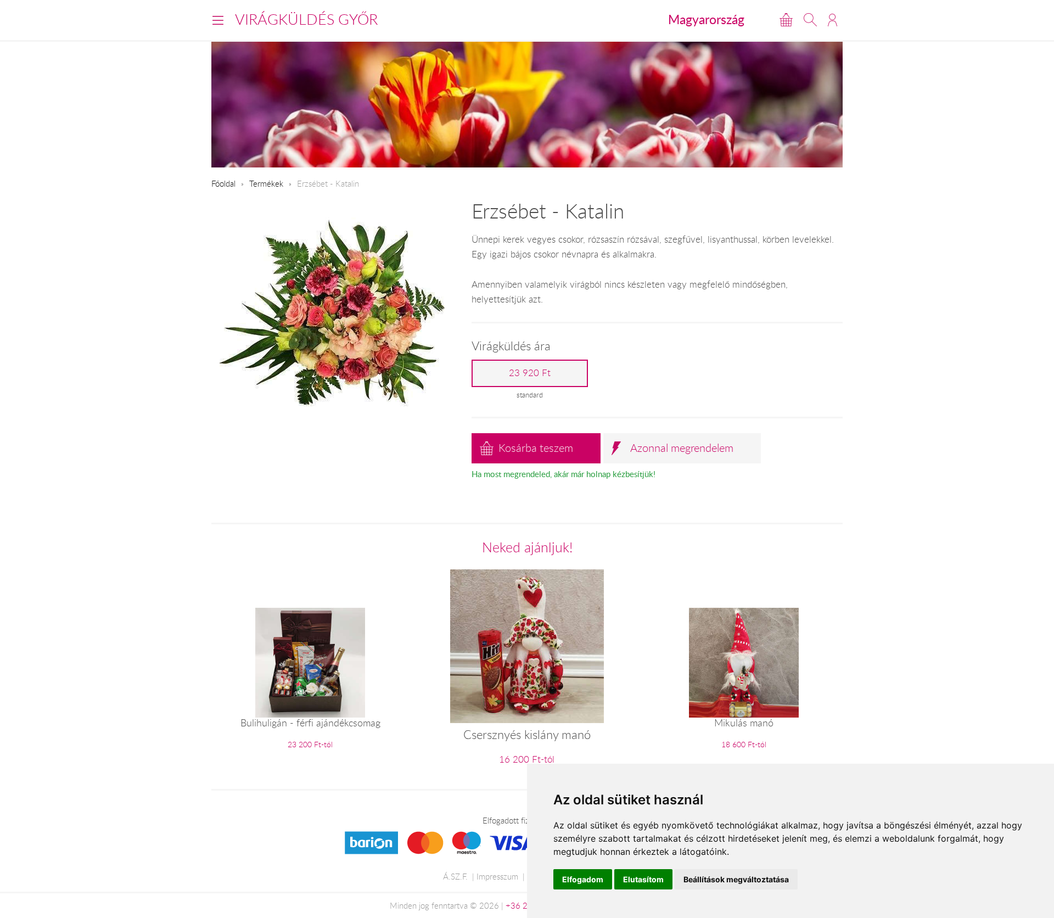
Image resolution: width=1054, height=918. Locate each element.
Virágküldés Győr (306, 19)
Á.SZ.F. (455, 876)
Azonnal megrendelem (681, 447)
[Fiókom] (832, 19)
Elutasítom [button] (643, 879)
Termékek (266, 183)
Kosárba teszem (535, 447)
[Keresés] (810, 19)
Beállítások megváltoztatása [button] (736, 879)
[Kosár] (786, 19)
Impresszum (497, 876)
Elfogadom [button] (582, 879)
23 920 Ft (530, 373)
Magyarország (706, 19)
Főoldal (223, 183)
